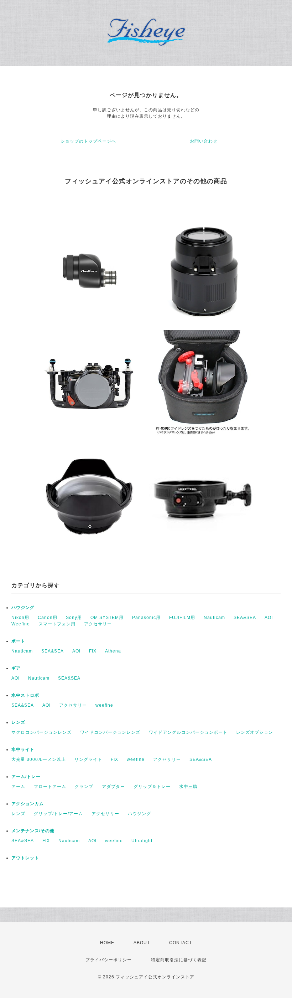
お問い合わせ (204, 141)
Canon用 (47, 617)
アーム (18, 786)
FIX (93, 651)
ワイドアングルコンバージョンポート (188, 732)
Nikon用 (20, 617)
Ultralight (141, 840)
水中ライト (23, 749)
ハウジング (23, 607)
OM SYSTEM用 (107, 617)
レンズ (18, 722)
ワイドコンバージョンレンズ (110, 732)
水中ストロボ (25, 695)
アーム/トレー (26, 776)
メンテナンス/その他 (32, 830)
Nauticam (214, 617)
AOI (269, 617)
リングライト (88, 759)
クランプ (84, 786)
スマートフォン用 (56, 623)
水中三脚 (188, 786)
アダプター (113, 786)
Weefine (20, 623)
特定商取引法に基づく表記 (179, 959)
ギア (16, 668)
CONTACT (180, 942)
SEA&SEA (245, 617)
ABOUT (142, 942)
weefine (104, 705)
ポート (18, 641)
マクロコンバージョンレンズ (41, 732)
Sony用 (74, 617)
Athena (113, 651)
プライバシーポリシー (108, 959)
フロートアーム (50, 786)
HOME (107, 942)
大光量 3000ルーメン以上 (38, 759)
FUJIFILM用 (182, 617)
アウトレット (25, 857)
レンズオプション (254, 732)
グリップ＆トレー (152, 786)
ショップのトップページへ (88, 141)
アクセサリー (98, 623)
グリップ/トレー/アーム (58, 813)
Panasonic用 (146, 617)
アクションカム (27, 803)
